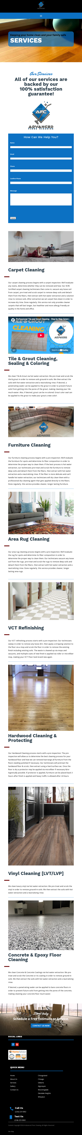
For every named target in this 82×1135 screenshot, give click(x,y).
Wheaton (41, 1097)
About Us (13, 1079)
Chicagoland (42, 1075)
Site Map (11, 1131)
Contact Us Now (41, 1025)
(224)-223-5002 (20, 1112)
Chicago (41, 1079)
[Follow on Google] (17, 1044)
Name (12, 143)
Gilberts (41, 1083)
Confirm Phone (15, 179)
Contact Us (14, 1090)
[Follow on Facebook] (13, 1044)
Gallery (12, 1086)
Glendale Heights (44, 1093)
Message (13, 191)
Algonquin (42, 1086)
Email (12, 154)
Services (13, 1083)
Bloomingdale (43, 1090)
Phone (12, 166)
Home (12, 1075)
